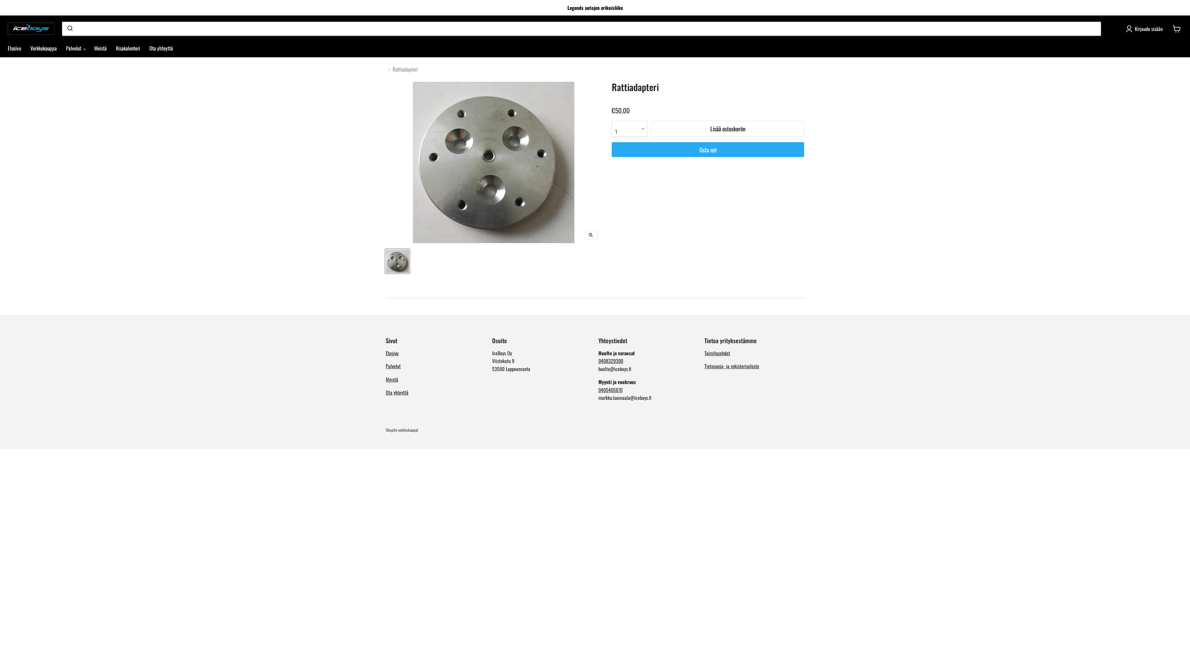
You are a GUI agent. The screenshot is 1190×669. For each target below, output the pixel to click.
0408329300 (610, 361)
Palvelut (74, 48)
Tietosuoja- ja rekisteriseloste (731, 366)
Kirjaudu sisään (1149, 29)
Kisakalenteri (128, 48)
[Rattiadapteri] (397, 261)
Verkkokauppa (43, 48)
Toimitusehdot (717, 353)
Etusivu (14, 48)
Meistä (100, 48)
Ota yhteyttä (161, 48)
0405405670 (610, 390)
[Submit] (69, 29)
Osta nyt (708, 149)
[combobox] (581, 29)
